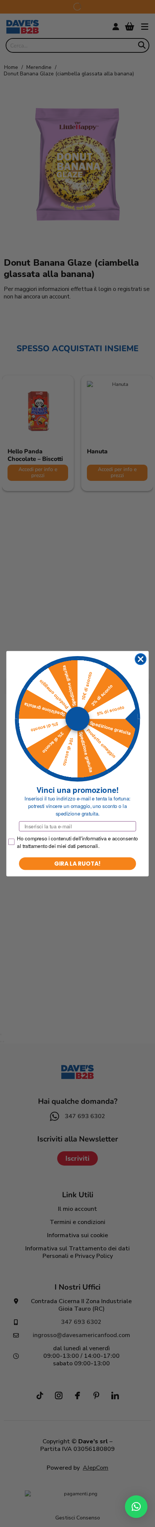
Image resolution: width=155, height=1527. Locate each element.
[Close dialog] (140, 658)
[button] (136, 1506)
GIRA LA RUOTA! (77, 863)
